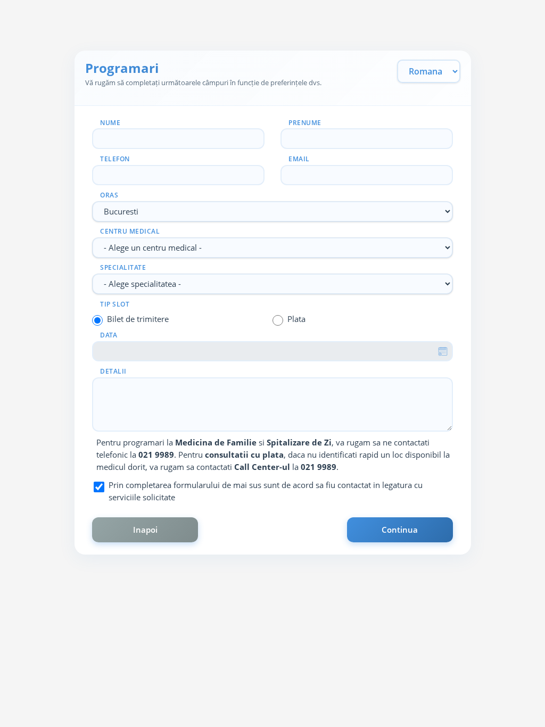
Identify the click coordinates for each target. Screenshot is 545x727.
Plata (296, 318)
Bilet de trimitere (138, 318)
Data (108, 335)
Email (299, 158)
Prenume (304, 122)
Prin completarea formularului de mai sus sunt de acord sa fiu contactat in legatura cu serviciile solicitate (266, 491)
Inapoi (145, 529)
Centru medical (130, 231)
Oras (109, 195)
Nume (110, 122)
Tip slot (114, 304)
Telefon (115, 158)
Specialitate (123, 267)
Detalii (113, 371)
